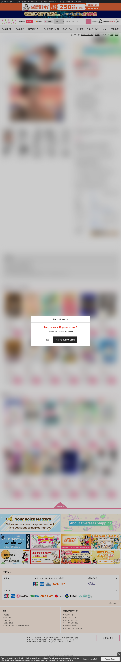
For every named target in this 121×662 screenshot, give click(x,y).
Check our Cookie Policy (90, 659)
